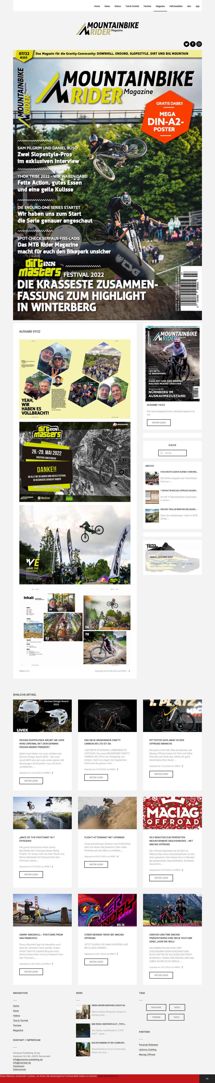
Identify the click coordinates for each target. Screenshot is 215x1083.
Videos (118, 6)
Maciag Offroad (147, 1054)
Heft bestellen (176, 6)
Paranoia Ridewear (148, 1044)
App (198, 6)
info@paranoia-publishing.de (28, 1059)
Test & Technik (132, 6)
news (177, 1007)
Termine (147, 6)
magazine (156, 1007)
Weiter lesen (159, 422)
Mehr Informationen (108, 1076)
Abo (189, 6)
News (107, 6)
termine (156, 1017)
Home (97, 6)
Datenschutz (19, 1069)
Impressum (18, 1066)
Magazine (160, 6)
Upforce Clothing (147, 1049)
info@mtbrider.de (22, 1062)
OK (207, 1078)
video (176, 1017)
